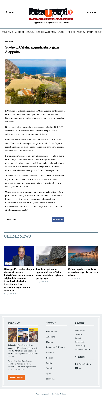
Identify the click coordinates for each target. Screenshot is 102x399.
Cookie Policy (80, 345)
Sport (48, 373)
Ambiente (19, 32)
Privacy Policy (80, 342)
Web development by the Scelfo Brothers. (51, 393)
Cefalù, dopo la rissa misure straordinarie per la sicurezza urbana (83, 272)
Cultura (30, 32)
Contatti (78, 338)
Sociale (49, 368)
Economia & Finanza (46, 32)
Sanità (90, 32)
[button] (58, 219)
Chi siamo (78, 334)
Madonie (71, 32)
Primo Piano (7, 32)
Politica (81, 32)
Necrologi (50, 378)
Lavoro (61, 32)
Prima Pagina (80, 330)
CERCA (90, 13)
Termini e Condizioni (82, 349)
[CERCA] (95, 13)
